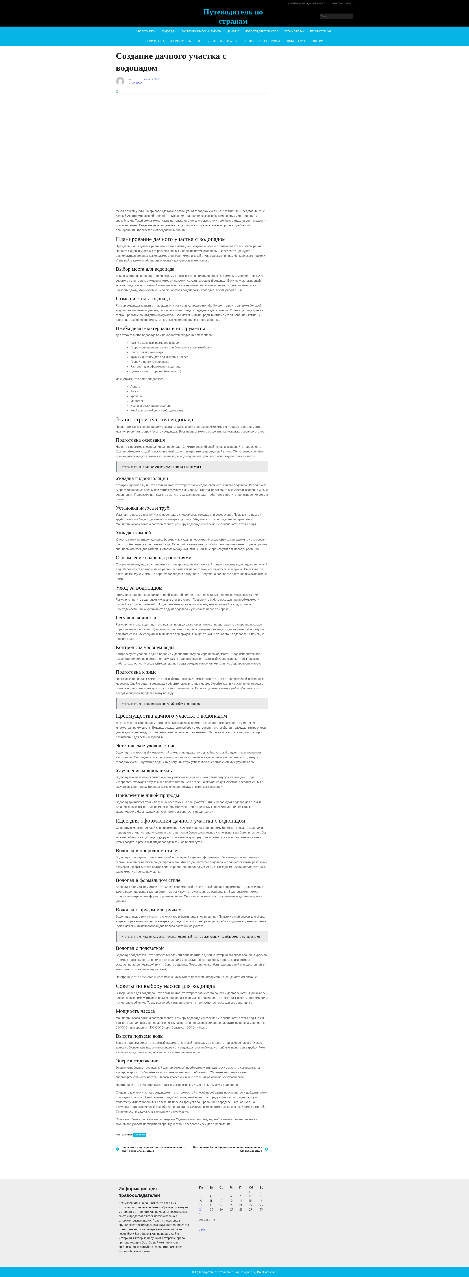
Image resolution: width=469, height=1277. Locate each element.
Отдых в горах (294, 31)
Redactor (136, 83)
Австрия (139, 1134)
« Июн (203, 1230)
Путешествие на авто (221, 41)
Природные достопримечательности (173, 41)
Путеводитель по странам (233, 16)
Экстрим (317, 41)
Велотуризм (147, 31)
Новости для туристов (261, 31)
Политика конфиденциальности (307, 3)
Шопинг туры (295, 41)
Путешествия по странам (261, 41)
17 (200, 1205)
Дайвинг (233, 31)
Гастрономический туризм (201, 31)
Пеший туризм (320, 31)
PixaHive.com (266, 1272)
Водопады (168, 31)
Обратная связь (341, 3)
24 (200, 1209)
